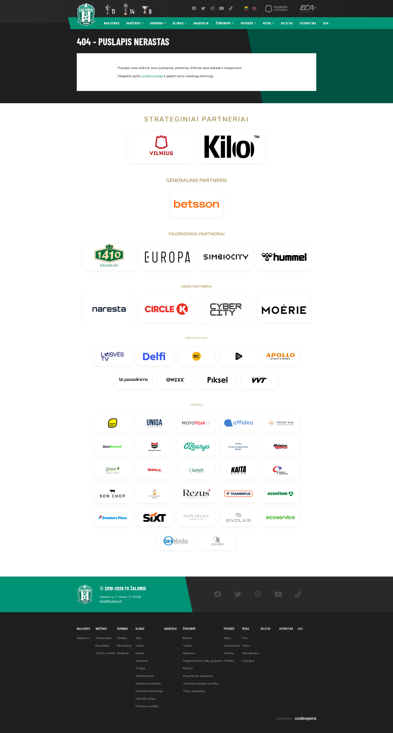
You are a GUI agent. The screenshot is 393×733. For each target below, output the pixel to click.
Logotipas (248, 661)
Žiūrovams (223, 23)
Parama (229, 653)
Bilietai (287, 23)
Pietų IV (188, 668)
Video (246, 646)
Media (267, 23)
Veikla (139, 646)
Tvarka (187, 646)
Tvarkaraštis (103, 638)
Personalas (124, 646)
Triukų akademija (194, 691)
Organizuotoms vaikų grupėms (202, 661)
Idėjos (227, 638)
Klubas (178, 23)
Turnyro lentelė (105, 653)
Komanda (156, 23)
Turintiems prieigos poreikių (201, 683)
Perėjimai (123, 653)
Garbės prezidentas (148, 683)
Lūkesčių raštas (146, 699)
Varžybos (133, 23)
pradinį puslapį (152, 76)
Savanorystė (232, 646)
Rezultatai (102, 646)
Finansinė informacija (149, 691)
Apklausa (189, 653)
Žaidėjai (122, 638)
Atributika (308, 23)
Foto (245, 638)
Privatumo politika (147, 706)
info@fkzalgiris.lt (111, 601)
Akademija (201, 23)
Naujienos (111, 23)
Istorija (140, 653)
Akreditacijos (250, 653)
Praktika (229, 661)
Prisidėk (247, 23)
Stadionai (142, 661)
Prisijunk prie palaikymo (198, 676)
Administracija (145, 676)
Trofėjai (140, 668)
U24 (326, 23)
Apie (138, 638)
